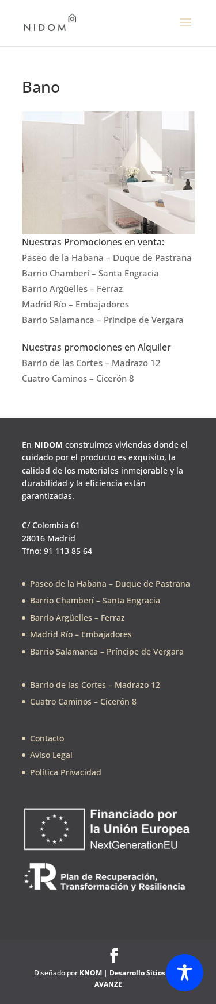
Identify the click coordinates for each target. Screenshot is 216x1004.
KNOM (90, 973)
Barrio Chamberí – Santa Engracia (90, 273)
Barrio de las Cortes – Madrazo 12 (91, 362)
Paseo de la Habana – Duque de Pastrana (107, 257)
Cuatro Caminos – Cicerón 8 (78, 378)
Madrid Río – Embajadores (75, 304)
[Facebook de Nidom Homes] (114, 955)
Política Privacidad (65, 772)
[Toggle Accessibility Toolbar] (184, 973)
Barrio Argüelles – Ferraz (72, 288)
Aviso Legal (51, 754)
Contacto (47, 738)
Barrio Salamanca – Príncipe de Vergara (103, 319)
